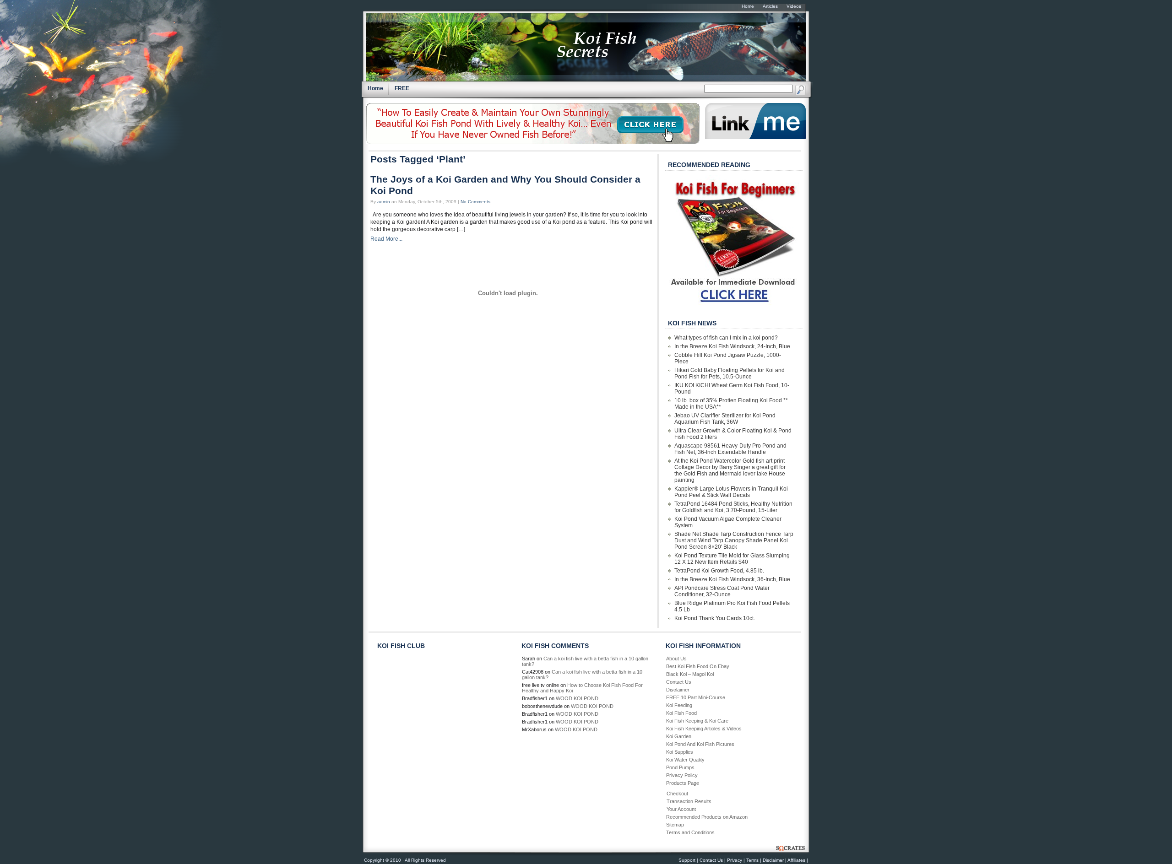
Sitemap (675, 824)
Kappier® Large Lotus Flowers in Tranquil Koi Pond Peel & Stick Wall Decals (731, 492)
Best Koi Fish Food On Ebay (697, 666)
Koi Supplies (679, 752)
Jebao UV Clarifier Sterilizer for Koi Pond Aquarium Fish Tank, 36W (725, 418)
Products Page (682, 783)
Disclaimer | (775, 860)
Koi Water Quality (685, 759)
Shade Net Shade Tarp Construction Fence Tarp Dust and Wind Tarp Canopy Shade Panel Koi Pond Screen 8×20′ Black (733, 540)
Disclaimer (677, 689)
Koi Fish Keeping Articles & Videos (704, 728)
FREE (402, 88)
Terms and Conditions (690, 832)
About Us (676, 658)
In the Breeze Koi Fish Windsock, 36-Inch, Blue (732, 579)
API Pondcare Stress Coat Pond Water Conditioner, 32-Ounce (722, 591)
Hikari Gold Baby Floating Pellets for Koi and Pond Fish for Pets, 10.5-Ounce (729, 373)
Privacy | (736, 860)
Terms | (753, 860)
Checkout (677, 793)
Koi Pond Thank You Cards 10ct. (714, 618)
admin (383, 201)
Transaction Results (689, 801)
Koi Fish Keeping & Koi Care (697, 721)
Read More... (386, 239)
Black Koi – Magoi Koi (690, 674)
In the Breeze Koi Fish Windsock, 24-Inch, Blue (732, 346)
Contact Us (678, 682)
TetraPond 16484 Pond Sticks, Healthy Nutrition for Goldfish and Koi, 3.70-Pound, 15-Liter (733, 507)
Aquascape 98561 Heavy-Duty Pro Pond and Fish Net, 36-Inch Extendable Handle (730, 449)
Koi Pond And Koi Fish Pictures (700, 744)
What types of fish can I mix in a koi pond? (726, 338)
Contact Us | (713, 860)
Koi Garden (678, 736)
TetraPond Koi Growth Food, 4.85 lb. (719, 570)
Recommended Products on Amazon (707, 817)
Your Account (681, 809)
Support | (688, 860)
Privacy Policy (682, 775)
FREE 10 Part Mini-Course (695, 697)
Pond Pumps (680, 767)
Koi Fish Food (681, 713)
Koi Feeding (679, 705)
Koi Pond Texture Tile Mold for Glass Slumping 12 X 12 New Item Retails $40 (732, 558)
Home (375, 88)
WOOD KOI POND (577, 698)
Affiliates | (797, 860)
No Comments (475, 201)
